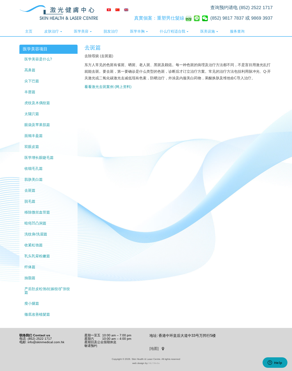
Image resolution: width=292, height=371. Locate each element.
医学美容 (81, 31)
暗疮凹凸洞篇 (35, 223)
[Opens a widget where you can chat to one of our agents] (274, 363)
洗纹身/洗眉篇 (35, 234)
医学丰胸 (138, 31)
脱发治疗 (111, 31)
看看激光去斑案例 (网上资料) (107, 87)
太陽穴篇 (31, 114)
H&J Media (154, 363)
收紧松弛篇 (33, 245)
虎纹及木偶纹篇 (37, 103)
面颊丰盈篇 (33, 136)
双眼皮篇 (31, 147)
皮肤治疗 (52, 31)
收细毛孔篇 (33, 168)
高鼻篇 (29, 70)
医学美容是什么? (38, 59)
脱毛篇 (29, 201)
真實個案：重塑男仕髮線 (159, 18)
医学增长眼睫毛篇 (39, 158)
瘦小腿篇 (31, 303)
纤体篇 (29, 267)
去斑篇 (29, 190)
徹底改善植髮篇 (37, 314)
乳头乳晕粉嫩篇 (37, 256)
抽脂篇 (29, 278)
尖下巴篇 (31, 81)
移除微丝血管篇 (37, 212)
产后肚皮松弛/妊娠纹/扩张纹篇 (47, 290)
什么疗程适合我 (173, 31)
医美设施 (208, 31)
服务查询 (237, 31)
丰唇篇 (29, 92)
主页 (28, 31)
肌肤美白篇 (33, 179)
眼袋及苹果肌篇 (37, 125)
